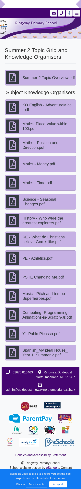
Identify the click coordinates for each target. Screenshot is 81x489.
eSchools (52, 467)
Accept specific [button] (37, 484)
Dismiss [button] (20, 484)
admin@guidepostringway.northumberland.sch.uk (40, 389)
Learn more (57, 478)
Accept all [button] (58, 484)
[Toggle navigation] (76, 13)
